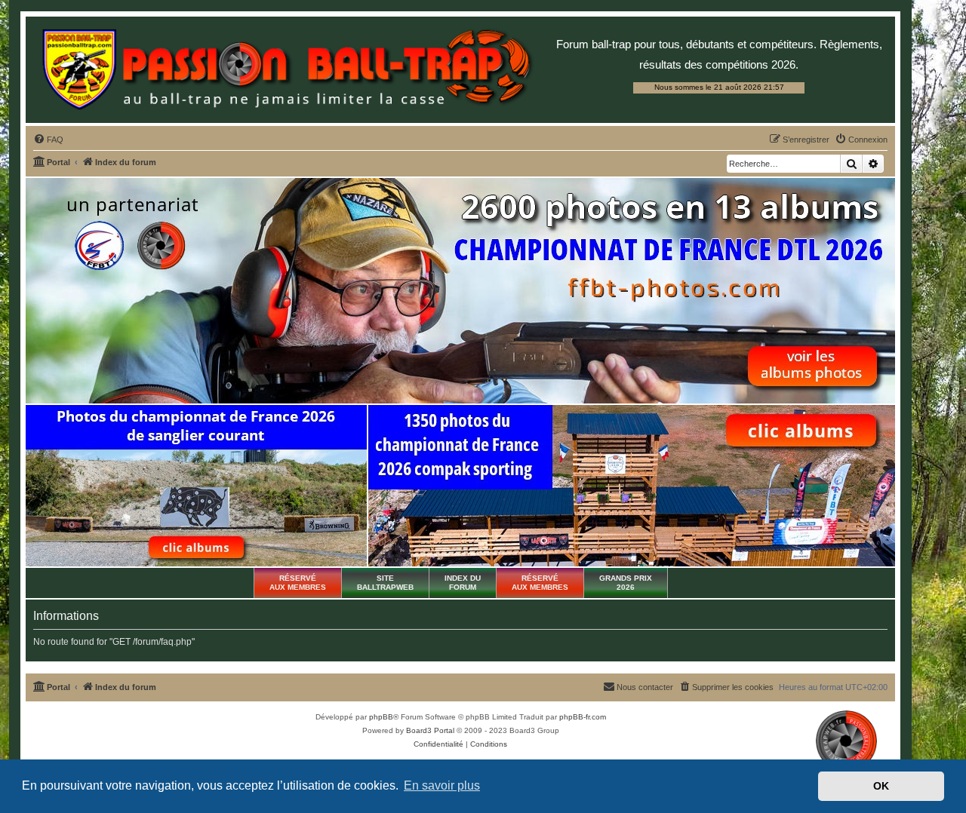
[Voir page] (196, 485)
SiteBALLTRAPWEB (385, 582)
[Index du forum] (287, 70)
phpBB (381, 717)
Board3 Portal (430, 730)
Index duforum (463, 582)
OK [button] (881, 786)
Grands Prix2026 (625, 582)
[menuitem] (48, 139)
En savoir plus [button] (442, 785)
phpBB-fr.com (582, 717)
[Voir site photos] (460, 290)
